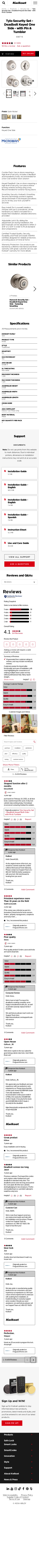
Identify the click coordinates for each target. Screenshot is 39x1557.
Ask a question (23, 46)
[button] (28, 53)
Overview (9, 54)
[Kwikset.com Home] (19, 3)
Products (13, 9)
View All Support (19, 557)
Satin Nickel (9, 112)
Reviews (7, 582)
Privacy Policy (27, 1495)
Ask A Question (19, 564)
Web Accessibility (10, 1495)
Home (4, 9)
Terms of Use (14, 1499)
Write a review (8, 46)
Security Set (24, 9)
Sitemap (26, 1499)
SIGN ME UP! (12, 1423)
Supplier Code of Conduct (18, 1497)
